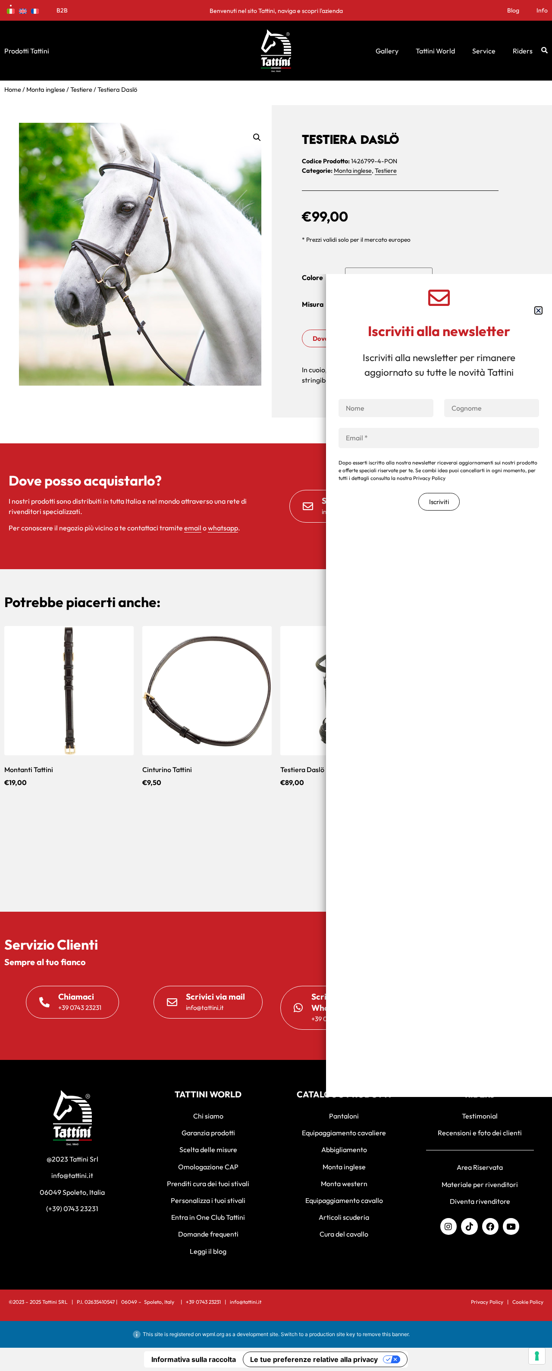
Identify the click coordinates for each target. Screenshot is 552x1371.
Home (12, 89)
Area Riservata (480, 1167)
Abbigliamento (344, 1149)
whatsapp (223, 527)
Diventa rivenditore (480, 1201)
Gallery (387, 51)
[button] (257, 137)
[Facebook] (490, 1226)
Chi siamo (208, 1116)
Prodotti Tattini (26, 51)
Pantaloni (344, 1116)
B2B (62, 10)
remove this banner (385, 1334)
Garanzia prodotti (208, 1132)
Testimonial (480, 1116)
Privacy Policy (487, 1302)
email (192, 527)
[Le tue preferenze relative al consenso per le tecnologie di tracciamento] (537, 1356)
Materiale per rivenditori (480, 1184)
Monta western (344, 1183)
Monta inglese (45, 89)
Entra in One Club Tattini (208, 1217)
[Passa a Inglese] (23, 10)
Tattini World (435, 51)
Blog (513, 10)
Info (542, 10)
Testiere (81, 89)
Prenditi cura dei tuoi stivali (208, 1183)
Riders (523, 51)
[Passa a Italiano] (11, 10)
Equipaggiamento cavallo (344, 1200)
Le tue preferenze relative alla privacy (314, 1359)
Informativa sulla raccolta (193, 1359)
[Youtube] (511, 1226)
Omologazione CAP (208, 1166)
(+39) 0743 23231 (72, 1208)
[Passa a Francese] (35, 10)
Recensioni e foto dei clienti (480, 1132)
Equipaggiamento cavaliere (344, 1132)
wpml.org (213, 1334)
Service (484, 51)
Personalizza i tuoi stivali (208, 1200)
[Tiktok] (469, 1226)
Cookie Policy (527, 1302)
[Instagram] (448, 1226)
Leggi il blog (208, 1251)
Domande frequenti (208, 1234)
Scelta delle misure (208, 1149)
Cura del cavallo (344, 1234)
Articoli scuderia (344, 1217)
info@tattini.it (72, 1175)
